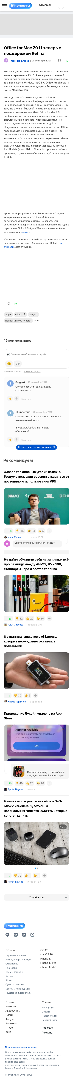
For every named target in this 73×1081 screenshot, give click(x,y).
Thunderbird (22, 412)
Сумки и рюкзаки (14, 984)
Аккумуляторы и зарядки (18, 959)
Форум (9, 1019)
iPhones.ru (13, 1074)
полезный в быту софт (18, 320)
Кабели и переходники (17, 988)
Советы (46, 1002)
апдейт (33, 314)
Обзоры (10, 950)
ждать (25, 232)
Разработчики (49, 1015)
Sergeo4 (20, 382)
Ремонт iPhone (49, 1020)
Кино (8, 1032)
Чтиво (9, 1027)
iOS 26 (44, 950)
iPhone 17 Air (47, 967)
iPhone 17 (46, 958)
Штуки (8, 980)
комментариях (32, 371)
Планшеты (11, 967)
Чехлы (9, 976)
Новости (10, 1006)
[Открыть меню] (4, 6)
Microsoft (20, 314)
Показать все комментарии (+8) (36, 447)
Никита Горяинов (17, 701)
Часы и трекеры (14, 971)
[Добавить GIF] (18, 364)
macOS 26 (46, 954)
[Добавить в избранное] (59, 60)
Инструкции (48, 1007)
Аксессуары (12, 1010)
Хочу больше (36, 897)
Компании (11, 1023)
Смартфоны (11, 963)
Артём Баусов (15, 789)
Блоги (9, 1015)
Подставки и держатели (18, 992)
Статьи (9, 1002)
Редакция (48, 1027)
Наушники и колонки (16, 955)
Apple (8, 314)
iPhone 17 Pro (48, 962)
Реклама (47, 1032)
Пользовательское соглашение (21, 1047)
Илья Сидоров (15, 537)
